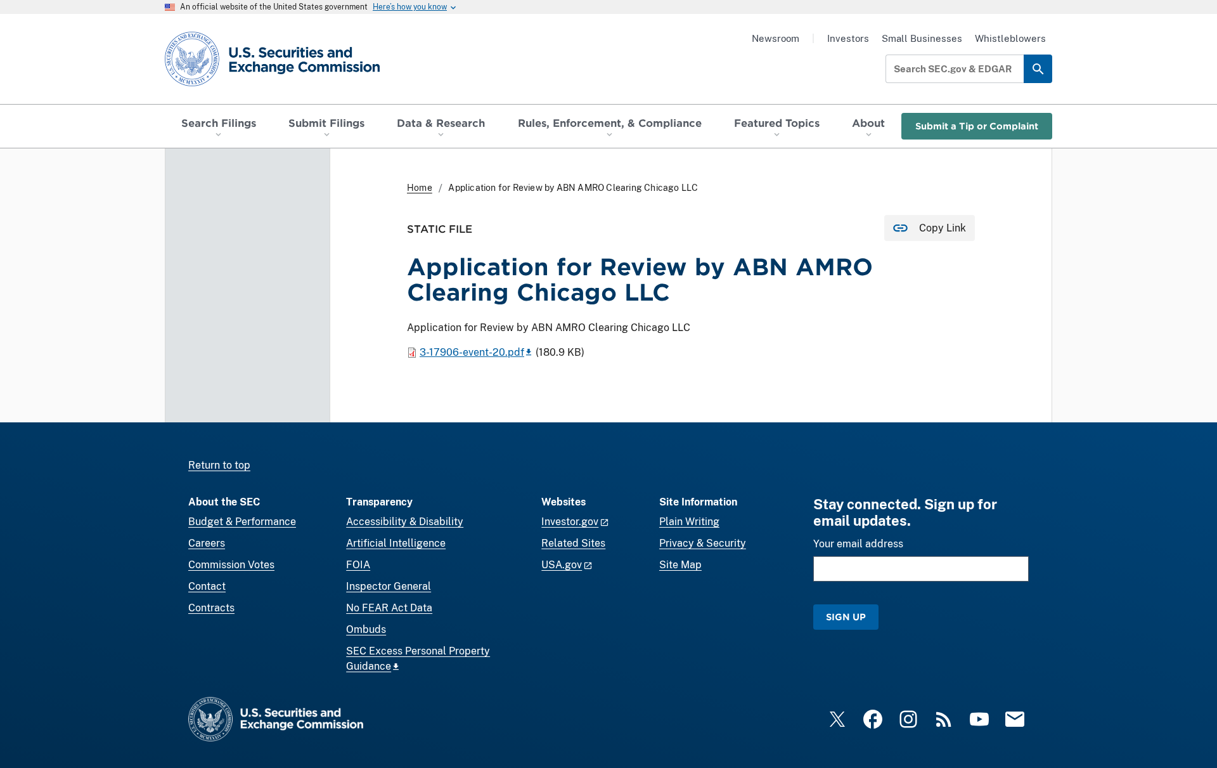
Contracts (211, 608)
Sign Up (846, 616)
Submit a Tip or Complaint (976, 125)
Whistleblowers (1010, 38)
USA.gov (561, 565)
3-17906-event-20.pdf (472, 352)
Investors (848, 38)
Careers (206, 543)
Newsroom (775, 38)
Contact (207, 586)
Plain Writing (689, 522)
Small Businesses (922, 38)
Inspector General (388, 586)
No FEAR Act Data (389, 608)
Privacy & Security (702, 543)
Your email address (858, 544)
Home (419, 188)
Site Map (680, 565)
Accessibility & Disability (404, 522)
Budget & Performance (242, 522)
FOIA (358, 565)
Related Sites (573, 543)
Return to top (219, 465)
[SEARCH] (1038, 69)
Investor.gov (569, 522)
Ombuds (366, 629)
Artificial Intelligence (396, 543)
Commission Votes (231, 565)
